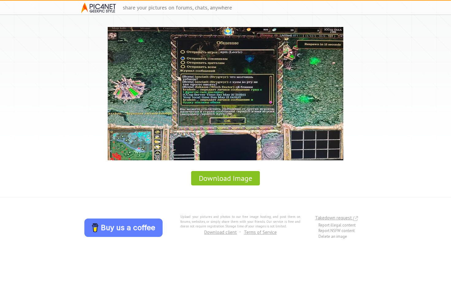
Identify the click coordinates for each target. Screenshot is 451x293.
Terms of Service (260, 232)
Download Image (225, 178)
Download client (220, 232)
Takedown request (334, 218)
